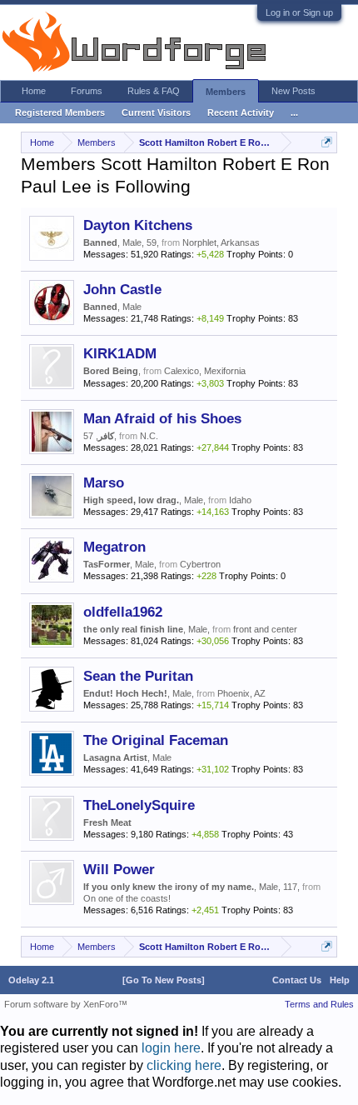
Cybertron (200, 564)
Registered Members (60, 113)
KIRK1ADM (120, 353)
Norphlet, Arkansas (221, 243)
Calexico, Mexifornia (205, 371)
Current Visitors (156, 113)
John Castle (122, 289)
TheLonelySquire (139, 805)
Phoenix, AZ (241, 693)
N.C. (149, 436)
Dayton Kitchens (137, 225)
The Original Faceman (155, 740)
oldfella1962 (122, 611)
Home (34, 91)
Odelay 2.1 (31, 980)
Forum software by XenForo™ (65, 1004)
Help (340, 980)
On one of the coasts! (127, 898)
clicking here (184, 1065)
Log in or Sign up (299, 13)
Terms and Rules (319, 1004)
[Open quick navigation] (326, 142)
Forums (86, 91)
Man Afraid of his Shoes (162, 418)
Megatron (114, 546)
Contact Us (296, 980)
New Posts (293, 91)
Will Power (119, 869)
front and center (265, 629)
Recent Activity (240, 113)
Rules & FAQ (153, 91)
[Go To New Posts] (163, 980)
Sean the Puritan (138, 676)
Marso (103, 482)
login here (171, 1048)
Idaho (240, 500)
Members (226, 92)
